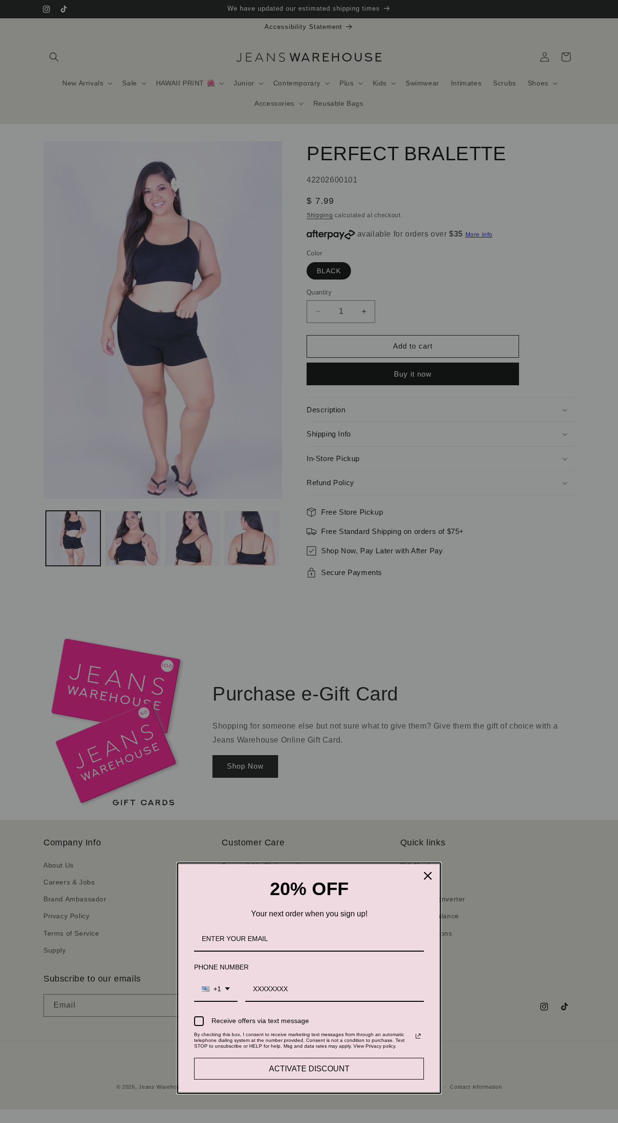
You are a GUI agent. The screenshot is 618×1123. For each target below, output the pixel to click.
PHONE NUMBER (221, 967)
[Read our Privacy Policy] (418, 1036)
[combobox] (216, 989)
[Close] (427, 875)
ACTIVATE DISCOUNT (309, 1069)
